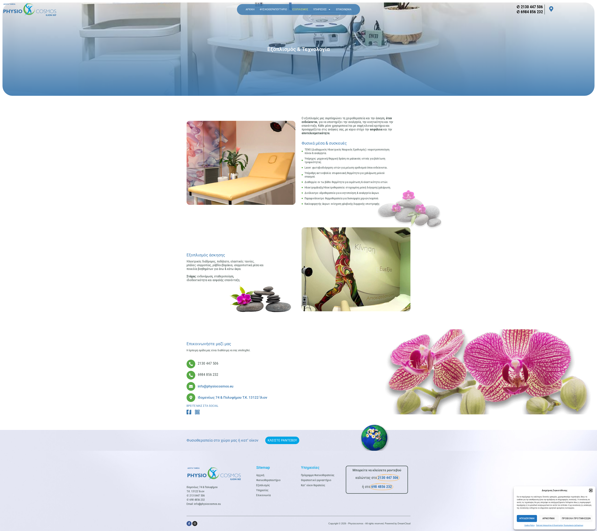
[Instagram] (197, 412)
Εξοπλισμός (300, 9)
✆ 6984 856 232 (530, 12)
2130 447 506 (208, 363)
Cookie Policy (529, 525)
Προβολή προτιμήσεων (576, 518)
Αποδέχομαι (527, 518)
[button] (590, 490)
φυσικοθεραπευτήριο (273, 9)
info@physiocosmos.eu (207, 503)
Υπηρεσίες (320, 9)
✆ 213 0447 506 (196, 495)
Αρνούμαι (548, 518)
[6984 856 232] (191, 375)
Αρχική (250, 9)
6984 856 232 (208, 374)
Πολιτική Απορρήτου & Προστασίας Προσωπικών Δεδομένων (559, 525)
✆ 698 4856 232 (196, 499)
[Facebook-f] (189, 412)
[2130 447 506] (191, 364)
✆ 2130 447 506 (530, 7)
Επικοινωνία (343, 9)
